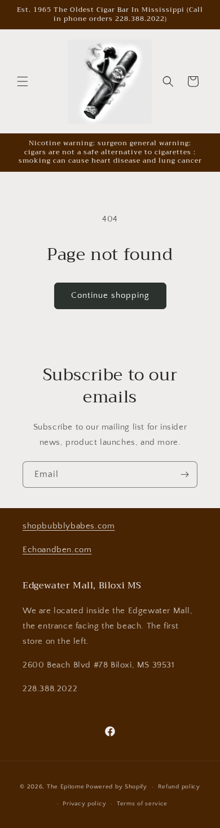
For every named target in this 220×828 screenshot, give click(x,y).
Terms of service (142, 803)
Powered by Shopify (116, 786)
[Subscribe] (184, 474)
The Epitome (66, 786)
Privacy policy (84, 803)
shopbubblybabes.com (69, 526)
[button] (22, 81)
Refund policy (179, 786)
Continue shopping (110, 295)
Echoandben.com (57, 549)
